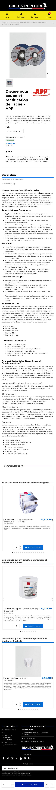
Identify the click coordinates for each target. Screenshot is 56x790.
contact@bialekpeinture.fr (34, 741)
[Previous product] (52, 23)
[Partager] (6, 152)
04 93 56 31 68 (29, 738)
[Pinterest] (11, 152)
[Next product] (53, 23)
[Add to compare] (52, 785)
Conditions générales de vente (10, 744)
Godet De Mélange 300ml (15, 678)
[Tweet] (9, 152)
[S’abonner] (51, 768)
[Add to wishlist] (47, 785)
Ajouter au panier (31, 784)
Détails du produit (12, 179)
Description (9, 175)
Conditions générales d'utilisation (8, 737)
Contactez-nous (10, 730)
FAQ (5, 732)
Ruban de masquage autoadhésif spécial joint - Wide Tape (19, 520)
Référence (9, 138)
